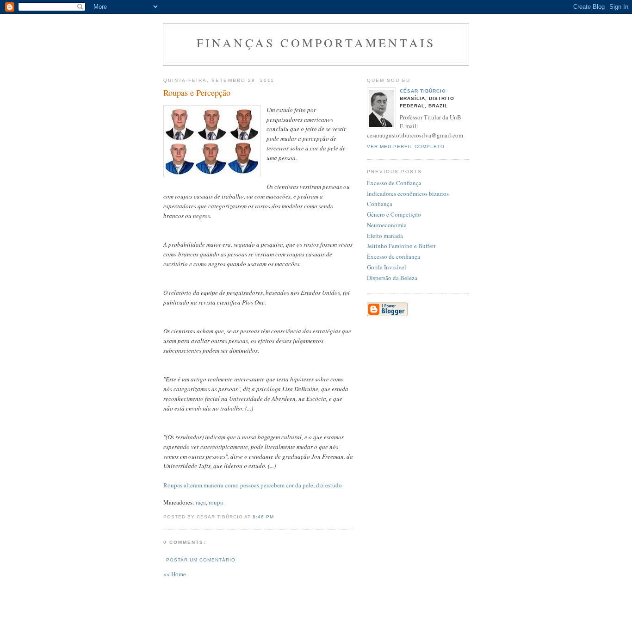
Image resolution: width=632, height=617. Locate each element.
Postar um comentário (200, 559)
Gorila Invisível (386, 267)
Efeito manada (385, 235)
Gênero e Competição (394, 214)
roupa (216, 502)
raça (201, 502)
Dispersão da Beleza (392, 278)
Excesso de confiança (393, 256)
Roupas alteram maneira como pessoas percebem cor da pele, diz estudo (252, 485)
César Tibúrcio (423, 90)
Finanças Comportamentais (316, 42)
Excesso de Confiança (394, 183)
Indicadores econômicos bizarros (408, 193)
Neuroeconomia (387, 225)
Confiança (379, 203)
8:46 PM (263, 516)
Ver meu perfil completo (406, 146)
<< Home (174, 574)
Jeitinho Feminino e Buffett (401, 246)
